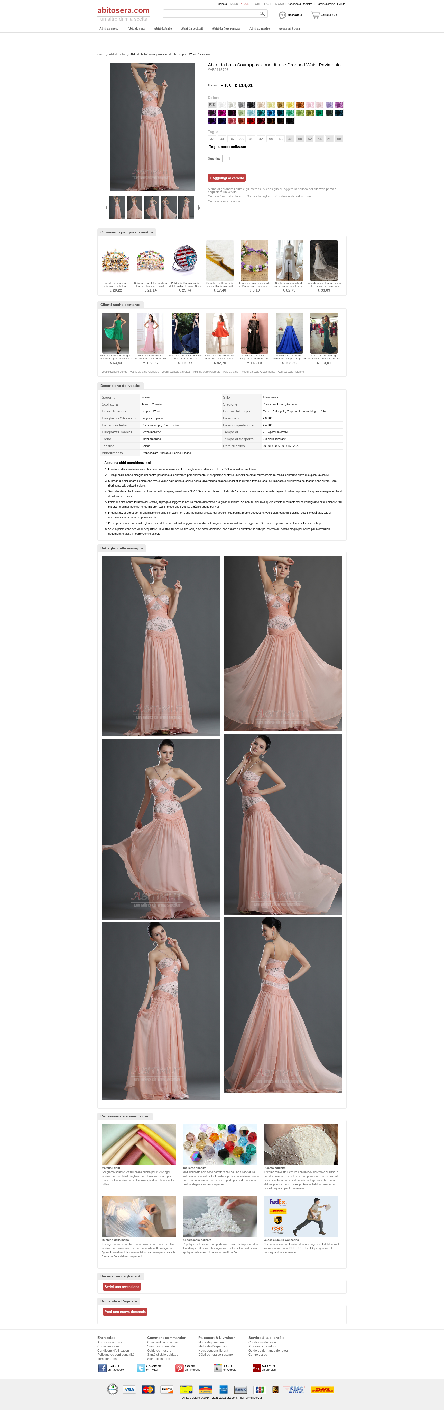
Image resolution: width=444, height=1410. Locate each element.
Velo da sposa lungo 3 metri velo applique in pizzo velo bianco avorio (324, 285)
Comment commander (162, 1342)
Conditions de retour (262, 1342)
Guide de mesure (159, 1350)
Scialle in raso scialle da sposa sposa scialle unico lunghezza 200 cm (289, 285)
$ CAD (279, 3)
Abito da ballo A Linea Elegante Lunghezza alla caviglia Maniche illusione (255, 358)
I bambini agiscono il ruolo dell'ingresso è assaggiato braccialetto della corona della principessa (254, 287)
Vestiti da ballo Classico (144, 371)
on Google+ (230, 1367)
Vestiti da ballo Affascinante (258, 371)
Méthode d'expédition (213, 1346)
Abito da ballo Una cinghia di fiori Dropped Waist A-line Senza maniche (116, 358)
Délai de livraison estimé (215, 1354)
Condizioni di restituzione (293, 196)
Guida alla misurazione (224, 201)
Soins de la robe (158, 1359)
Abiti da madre (259, 28)
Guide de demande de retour (268, 1350)
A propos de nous (109, 1342)
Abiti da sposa (108, 28)
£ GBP (257, 3)
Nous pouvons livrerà (213, 1350)
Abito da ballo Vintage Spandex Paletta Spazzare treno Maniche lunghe (324, 358)
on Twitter (154, 1367)
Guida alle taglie (258, 196)
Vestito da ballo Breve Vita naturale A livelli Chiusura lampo (220, 358)
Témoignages (107, 1359)
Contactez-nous (108, 1346)
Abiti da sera (136, 28)
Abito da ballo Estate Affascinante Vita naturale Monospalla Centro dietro (150, 358)
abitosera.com (228, 1397)
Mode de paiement (211, 1342)
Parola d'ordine (326, 3)
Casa (100, 54)
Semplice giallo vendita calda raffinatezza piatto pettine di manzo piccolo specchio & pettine (220, 287)
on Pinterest (192, 1367)
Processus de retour (262, 1346)
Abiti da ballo (163, 28)
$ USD (234, 3)
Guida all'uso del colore (224, 196)
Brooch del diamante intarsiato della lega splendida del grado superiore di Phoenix (116, 287)
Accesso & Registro (300, 3)
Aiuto (342, 3)
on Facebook (116, 1367)
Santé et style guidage (162, 1354)
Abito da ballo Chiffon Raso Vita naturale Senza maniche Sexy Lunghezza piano (185, 360)
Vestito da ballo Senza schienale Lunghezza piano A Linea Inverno (289, 358)
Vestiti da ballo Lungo (114, 371)
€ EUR (245, 3)
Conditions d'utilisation (113, 1350)
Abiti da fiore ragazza (226, 28)
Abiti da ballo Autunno (291, 371)
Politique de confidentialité (115, 1354)
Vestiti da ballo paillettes (176, 371)
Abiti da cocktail (192, 28)
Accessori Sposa (289, 28)
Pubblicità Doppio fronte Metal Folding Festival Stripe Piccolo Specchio (185, 285)
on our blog (269, 1367)
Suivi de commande (161, 1346)
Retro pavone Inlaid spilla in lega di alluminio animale (150, 284)
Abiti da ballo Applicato (206, 371)
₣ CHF (268, 3)
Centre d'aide (257, 1354)
